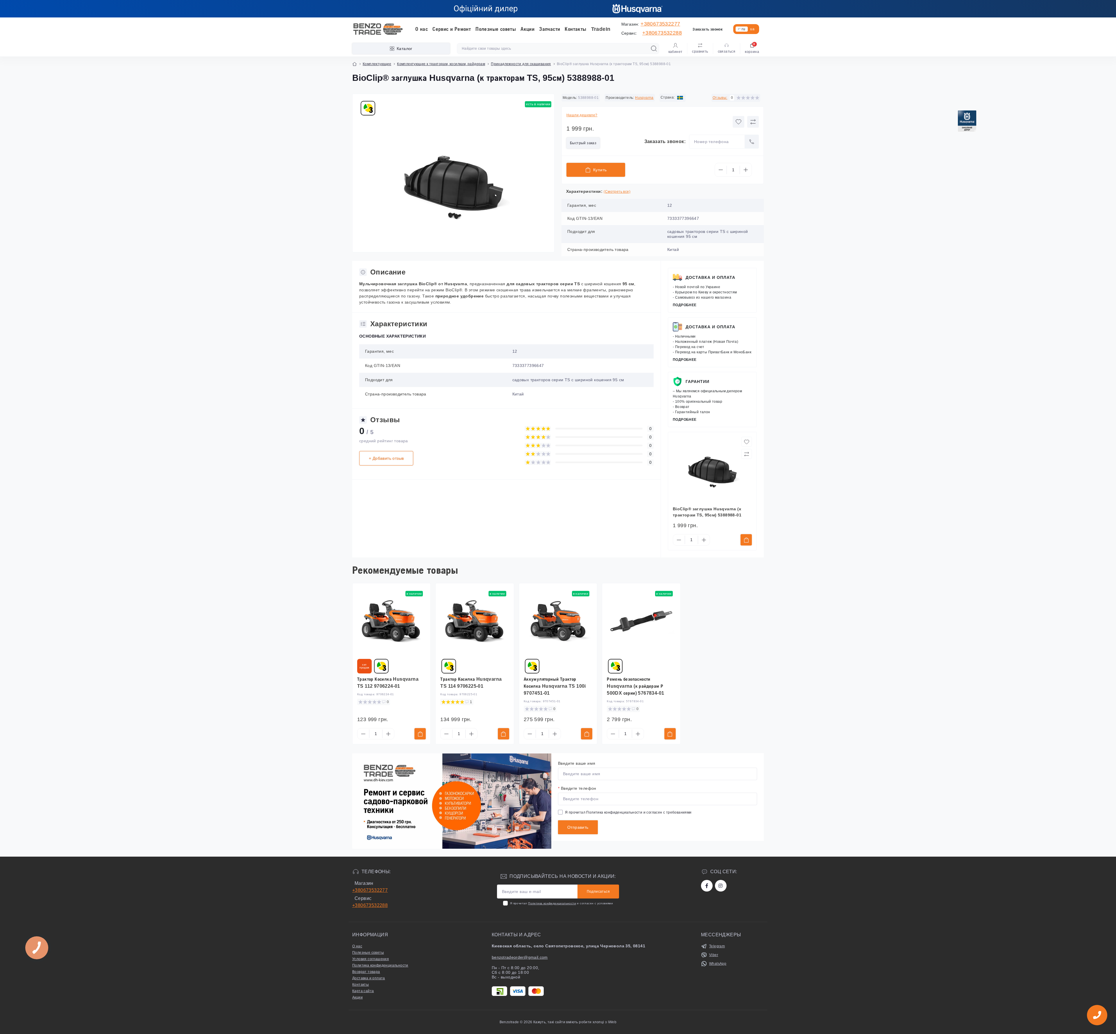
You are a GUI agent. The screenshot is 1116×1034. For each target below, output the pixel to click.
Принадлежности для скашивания (521, 64)
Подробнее (685, 305)
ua (752, 29)
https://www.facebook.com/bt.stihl (707, 886)
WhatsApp (717, 964)
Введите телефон (577, 788)
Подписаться (598, 891)
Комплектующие (377, 64)
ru (743, 29)
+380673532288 (662, 33)
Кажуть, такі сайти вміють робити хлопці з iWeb (574, 1022)
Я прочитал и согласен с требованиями (628, 812)
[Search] (654, 48)
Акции (527, 29)
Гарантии (697, 381)
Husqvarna (644, 98)
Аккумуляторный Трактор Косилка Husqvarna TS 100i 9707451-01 (555, 686)
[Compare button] (753, 122)
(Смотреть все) (617, 192)
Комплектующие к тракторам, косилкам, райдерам (441, 64)
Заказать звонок (707, 29)
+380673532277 (660, 24)
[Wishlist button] (738, 122)
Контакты (575, 29)
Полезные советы (495, 29)
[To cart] (746, 539)
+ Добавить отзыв (386, 458)
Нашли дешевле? (582, 115)
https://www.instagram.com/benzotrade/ (721, 886)
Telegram (717, 946)
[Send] (752, 142)
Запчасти (549, 29)
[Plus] (746, 170)
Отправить (578, 827)
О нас (421, 29)
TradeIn (601, 29)
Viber (713, 955)
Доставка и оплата (710, 277)
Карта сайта (363, 991)
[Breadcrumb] (354, 64)
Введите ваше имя (576, 763)
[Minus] (721, 170)
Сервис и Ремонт (451, 29)
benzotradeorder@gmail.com (520, 957)
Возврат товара (366, 972)
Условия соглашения (370, 959)
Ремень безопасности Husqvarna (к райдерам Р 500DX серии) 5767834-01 (635, 686)
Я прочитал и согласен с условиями (561, 903)
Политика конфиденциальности (614, 812)
